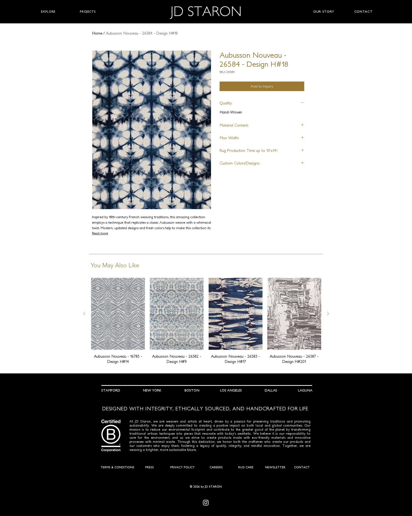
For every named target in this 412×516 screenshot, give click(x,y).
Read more (100, 233)
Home (97, 33)
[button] (48, 12)
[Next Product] (328, 313)
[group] (206, 321)
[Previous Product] (84, 313)
